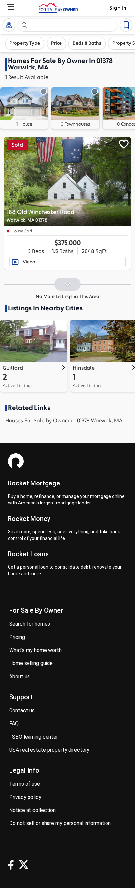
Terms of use (24, 784)
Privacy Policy (25, 797)
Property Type (25, 43)
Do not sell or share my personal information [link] (60, 823)
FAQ (14, 723)
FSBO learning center (33, 737)
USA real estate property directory (49, 750)
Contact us (22, 710)
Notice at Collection (32, 810)
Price (56, 43)
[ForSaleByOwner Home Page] (58, 8)
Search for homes (29, 624)
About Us (19, 676)
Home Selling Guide (31, 663)
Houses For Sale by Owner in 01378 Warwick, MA (63, 420)
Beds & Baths (87, 43)
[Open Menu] (10, 7)
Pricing (17, 637)
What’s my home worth (35, 650)
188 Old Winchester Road (40, 215)
